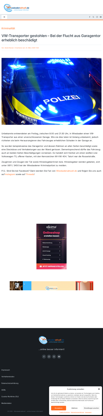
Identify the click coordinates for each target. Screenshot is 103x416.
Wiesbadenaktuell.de (66, 171)
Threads (30, 174)
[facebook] (90, 17)
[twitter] (93, 17)
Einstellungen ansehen (91, 408)
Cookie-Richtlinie (64, 412)
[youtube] (100, 17)
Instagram (10, 174)
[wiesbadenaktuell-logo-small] (16, 5)
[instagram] (97, 17)
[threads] (54, 357)
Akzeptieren (58, 408)
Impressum (88, 412)
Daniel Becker (9, 48)
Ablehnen (74, 408)
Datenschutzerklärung (77, 412)
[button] (99, 389)
